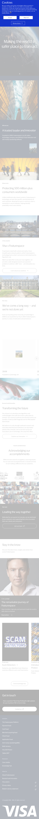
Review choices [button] (17, 23)
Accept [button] (10, 17)
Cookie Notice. (6, 13)
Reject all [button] (26, 17)
